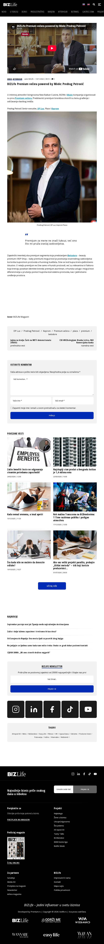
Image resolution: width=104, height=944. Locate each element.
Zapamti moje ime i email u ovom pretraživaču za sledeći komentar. (44, 408)
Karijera (51, 11)
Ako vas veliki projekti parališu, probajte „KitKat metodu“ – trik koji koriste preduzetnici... (73, 565)
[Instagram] (15, 709)
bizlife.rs (63, 911)
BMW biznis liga (60, 842)
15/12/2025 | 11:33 (14, 519)
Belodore (72, 255)
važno (46, 737)
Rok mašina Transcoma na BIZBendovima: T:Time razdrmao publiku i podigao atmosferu (74, 517)
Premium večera (61, 331)
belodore (52, 334)
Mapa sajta (59, 886)
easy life (42, 734)
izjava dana (64, 734)
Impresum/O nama (62, 878)
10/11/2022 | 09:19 (42, 79)
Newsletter (12, 890)
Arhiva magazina (14, 894)
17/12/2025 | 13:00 (60, 525)
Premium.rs (36, 911)
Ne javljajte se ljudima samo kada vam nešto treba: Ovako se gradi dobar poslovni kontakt (47, 645)
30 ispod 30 (16, 734)
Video (9, 79)
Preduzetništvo (37, 11)
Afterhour (63, 11)
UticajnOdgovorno (62, 821)
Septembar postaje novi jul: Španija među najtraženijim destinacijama (38, 624)
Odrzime (74, 734)
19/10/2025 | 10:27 (14, 569)
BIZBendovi (59, 838)
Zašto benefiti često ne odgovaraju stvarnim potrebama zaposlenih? (25, 471)
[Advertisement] (52, 296)
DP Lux (40, 108)
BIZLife (31, 79)
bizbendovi (33, 734)
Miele (70, 94)
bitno (25, 734)
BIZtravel (75, 11)
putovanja (38, 737)
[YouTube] (88, 709)
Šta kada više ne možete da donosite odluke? (26, 564)
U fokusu (14, 11)
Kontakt (57, 882)
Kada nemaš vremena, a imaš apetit (25, 514)
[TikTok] (70, 709)
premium (85, 331)
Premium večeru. (23, 98)
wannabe (55, 737)
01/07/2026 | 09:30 (60, 573)
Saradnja (11, 878)
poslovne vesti (85, 734)
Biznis (24, 11)
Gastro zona (88, 11)
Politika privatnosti (62, 890)
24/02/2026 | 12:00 (14, 477)
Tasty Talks (59, 833)
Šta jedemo (59, 825)
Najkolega (58, 813)
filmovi (50, 734)
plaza (75, 331)
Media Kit (11, 882)
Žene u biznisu (60, 817)
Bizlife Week (59, 846)
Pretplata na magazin (16, 886)
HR (56, 734)
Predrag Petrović (32, 331)
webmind (64, 737)
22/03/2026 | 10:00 (60, 477)
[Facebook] (52, 709)
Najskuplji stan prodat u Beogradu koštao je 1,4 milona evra (74, 471)
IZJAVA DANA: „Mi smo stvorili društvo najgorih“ (28, 652)
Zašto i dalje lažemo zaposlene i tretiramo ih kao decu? (31, 631)
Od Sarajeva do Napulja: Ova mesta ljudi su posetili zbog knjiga (35, 638)
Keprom (55, 108)
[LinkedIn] (33, 709)
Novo (4, 11)
